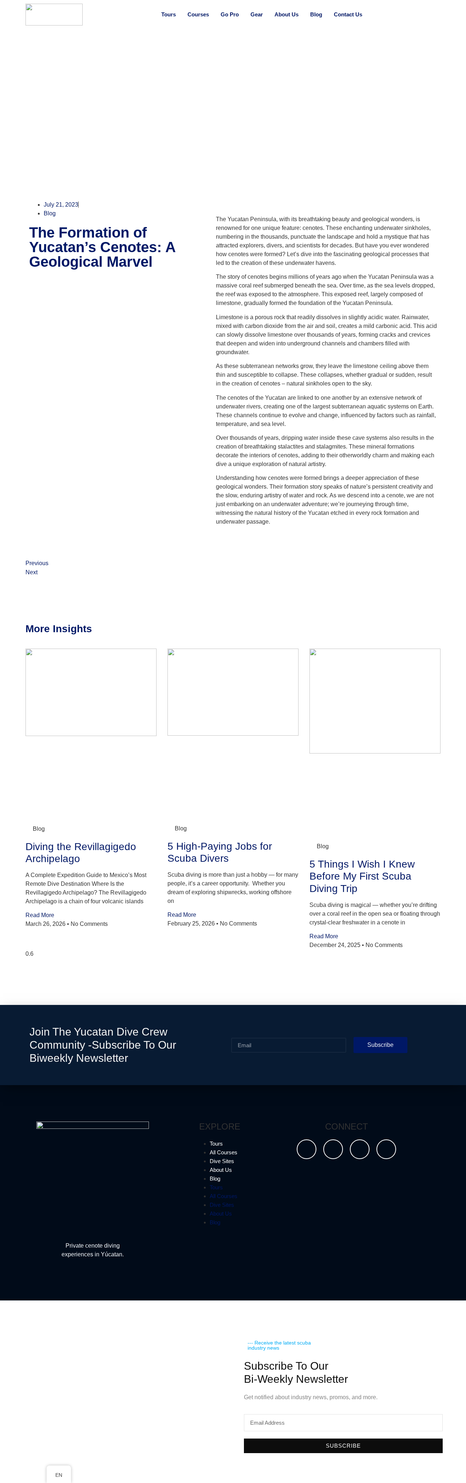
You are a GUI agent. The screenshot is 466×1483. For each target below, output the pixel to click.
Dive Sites (222, 1161)
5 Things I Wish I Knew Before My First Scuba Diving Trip (362, 876)
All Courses (223, 1152)
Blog (50, 213)
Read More (39, 915)
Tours (216, 1143)
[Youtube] (360, 1149)
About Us (221, 1170)
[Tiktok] (333, 1149)
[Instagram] (306, 1149)
